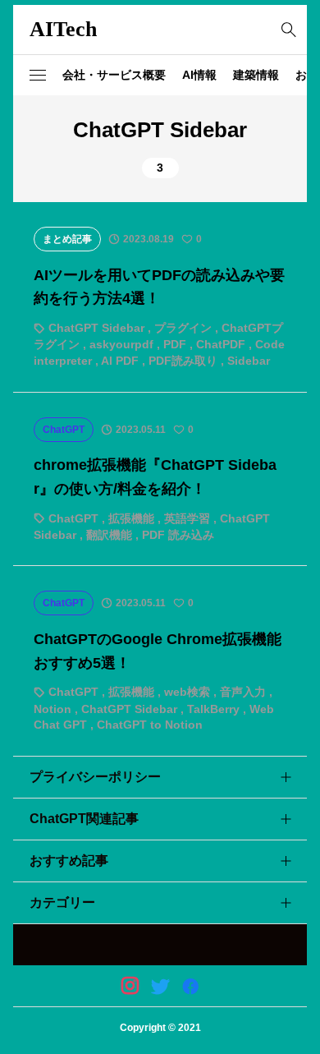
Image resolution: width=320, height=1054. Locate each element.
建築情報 (256, 74)
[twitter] (160, 986)
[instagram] (130, 986)
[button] (37, 75)
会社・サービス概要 (114, 74)
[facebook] (190, 986)
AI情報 (199, 74)
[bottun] (288, 30)
